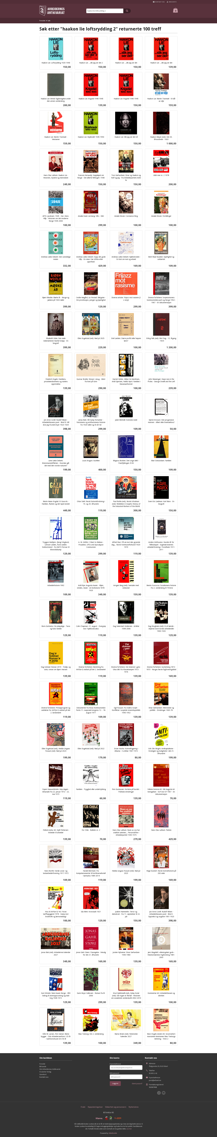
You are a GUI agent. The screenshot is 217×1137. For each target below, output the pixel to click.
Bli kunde (42, 1066)
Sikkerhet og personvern (115, 1107)
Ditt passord (114, 1073)
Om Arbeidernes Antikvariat (49, 1069)
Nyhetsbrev (134, 1107)
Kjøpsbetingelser (95, 1107)
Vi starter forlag (45, 1072)
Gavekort (42, 1074)
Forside (42, 20)
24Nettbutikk (112, 1133)
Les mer (129, 1129)
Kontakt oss (43, 1077)
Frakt (83, 1107)
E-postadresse (115, 1064)
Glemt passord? (137, 1084)
